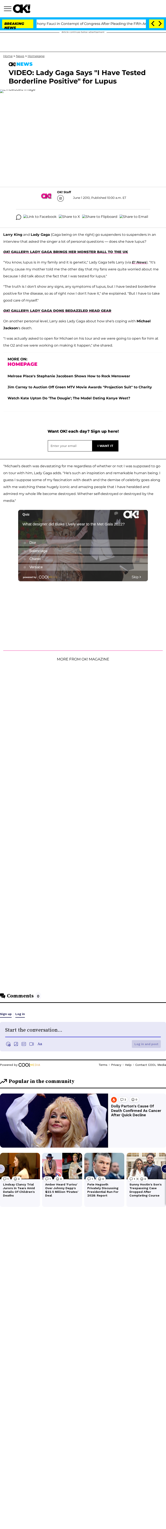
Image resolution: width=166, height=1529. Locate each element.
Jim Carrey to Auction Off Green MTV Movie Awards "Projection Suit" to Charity (80, 387)
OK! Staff (64, 192)
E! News (139, 262)
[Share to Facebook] (40, 217)
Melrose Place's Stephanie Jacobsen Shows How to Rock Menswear (69, 376)
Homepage (36, 56)
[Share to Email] (134, 217)
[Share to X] (69, 217)
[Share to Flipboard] (99, 217)
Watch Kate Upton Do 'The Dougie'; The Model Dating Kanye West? (69, 398)
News (20, 56)
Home (8, 56)
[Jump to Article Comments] (18, 217)
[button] (8, 9)
